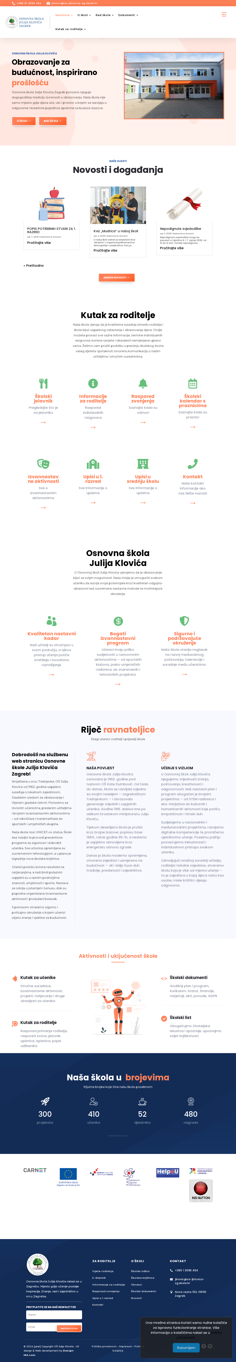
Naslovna (62, 15)
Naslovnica (46, 236)
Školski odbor (140, 1271)
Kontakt (97, 1305)
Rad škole (103, 15)
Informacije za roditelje (108, 1284)
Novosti (57, 236)
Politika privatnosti (104, 1346)
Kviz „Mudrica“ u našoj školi (116, 231)
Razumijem (186, 1347)
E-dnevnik (99, 1278)
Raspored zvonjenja (105, 1291)
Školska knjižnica (142, 1278)
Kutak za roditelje (69, 29)
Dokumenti (126, 15)
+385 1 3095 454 (186, 1270)
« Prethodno (34, 265)
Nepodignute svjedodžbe (180, 228)
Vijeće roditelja (102, 1271)
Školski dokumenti (143, 1291)
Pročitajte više (39, 242)
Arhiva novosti (114, 277)
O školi (82, 15)
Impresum (125, 1346)
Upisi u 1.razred (102, 1298)
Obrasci (136, 1284)
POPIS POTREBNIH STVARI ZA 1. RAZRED (51, 230)
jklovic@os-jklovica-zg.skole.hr (75, 3)
